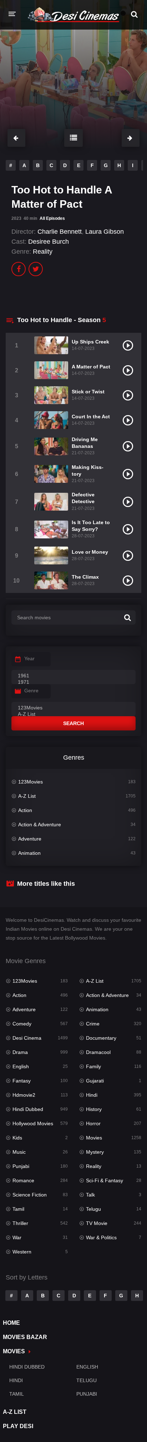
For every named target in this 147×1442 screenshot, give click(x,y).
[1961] (73, 676)
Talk (90, 1195)
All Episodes (52, 218)
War (16, 1237)
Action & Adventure (39, 824)
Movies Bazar (25, 1337)
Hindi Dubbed (27, 1109)
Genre (31, 690)
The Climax (85, 577)
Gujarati (95, 1081)
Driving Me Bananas (85, 442)
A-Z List (27, 796)
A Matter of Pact (91, 366)
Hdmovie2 (23, 1095)
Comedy (21, 1024)
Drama (20, 1052)
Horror (93, 1123)
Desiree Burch (48, 241)
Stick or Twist (88, 391)
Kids (17, 1138)
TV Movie (96, 1223)
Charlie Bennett (59, 231)
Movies (94, 1138)
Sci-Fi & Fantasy (104, 1180)
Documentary (101, 1038)
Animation (29, 853)
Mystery (95, 1152)
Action (25, 810)
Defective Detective (83, 498)
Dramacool (98, 1052)
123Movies (30, 782)
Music (19, 1152)
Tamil (18, 1209)
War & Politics (101, 1237)
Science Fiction (29, 1195)
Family (93, 1066)
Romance (23, 1180)
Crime (93, 1024)
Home (11, 1323)
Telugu (93, 1209)
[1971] (73, 682)
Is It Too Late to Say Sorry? (91, 526)
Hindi (91, 1095)
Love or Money (90, 552)
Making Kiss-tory (87, 470)
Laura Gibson (104, 231)
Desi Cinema (26, 1038)
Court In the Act (91, 416)
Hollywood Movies (32, 1123)
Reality (42, 251)
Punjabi (20, 1166)
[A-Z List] (73, 714)
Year (29, 658)
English (20, 1066)
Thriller (20, 1223)
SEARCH (73, 723)
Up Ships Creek (90, 342)
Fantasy (21, 1081)
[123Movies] (73, 708)
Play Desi (18, 1426)
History (94, 1109)
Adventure (29, 839)
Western (21, 1252)
